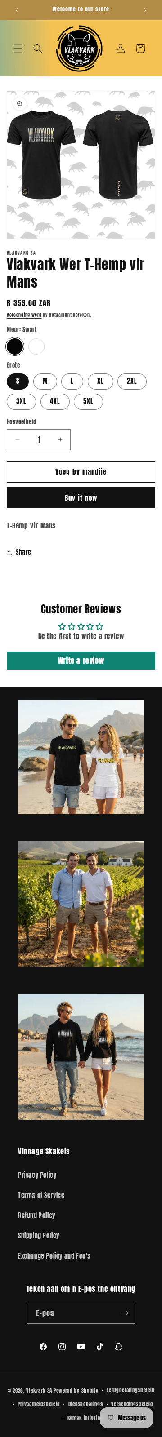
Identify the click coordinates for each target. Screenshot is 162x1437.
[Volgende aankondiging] (145, 10)
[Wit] (36, 346)
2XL (132, 381)
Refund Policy (36, 1215)
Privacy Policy (37, 1175)
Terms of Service (41, 1195)
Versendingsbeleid (132, 1404)
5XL (88, 401)
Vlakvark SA (39, 1390)
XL (100, 381)
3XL (21, 401)
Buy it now (81, 497)
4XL (55, 401)
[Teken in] (125, 1313)
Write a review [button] (81, 660)
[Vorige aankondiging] (17, 10)
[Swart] (15, 346)
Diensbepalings (85, 1404)
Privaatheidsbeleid (39, 1404)
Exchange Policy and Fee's (54, 1256)
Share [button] (24, 552)
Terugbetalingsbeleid (130, 1390)
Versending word (24, 314)
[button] (18, 48)
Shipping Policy (38, 1236)
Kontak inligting (85, 1418)
